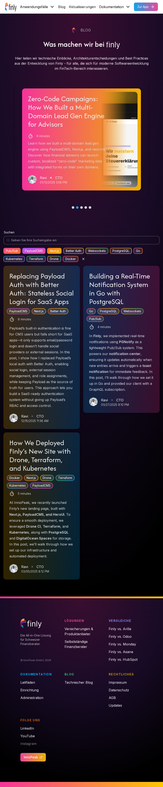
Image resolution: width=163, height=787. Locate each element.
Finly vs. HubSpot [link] (123, 659)
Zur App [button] (143, 7)
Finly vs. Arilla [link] (120, 629)
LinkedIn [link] (27, 728)
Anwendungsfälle (34, 7)
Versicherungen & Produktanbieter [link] (79, 631)
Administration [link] (31, 698)
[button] (81, 139)
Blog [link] (69, 674)
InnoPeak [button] (31, 757)
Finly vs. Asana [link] (121, 652)
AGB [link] (112, 698)
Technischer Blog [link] (79, 682)
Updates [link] (115, 705)
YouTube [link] (27, 736)
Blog (61, 7)
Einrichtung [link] (29, 690)
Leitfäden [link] (27, 682)
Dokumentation (111, 7)
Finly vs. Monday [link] (122, 644)
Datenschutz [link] (119, 690)
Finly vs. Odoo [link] (120, 636)
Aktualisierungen (82, 7)
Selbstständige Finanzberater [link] (76, 644)
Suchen (9, 232)
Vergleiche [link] (120, 620)
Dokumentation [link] (36, 674)
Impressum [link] (118, 682)
